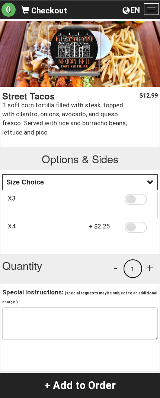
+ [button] (150, 267)
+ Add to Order (80, 385)
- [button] (116, 267)
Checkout (48, 10)
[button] (138, 199)
